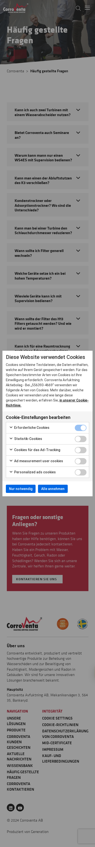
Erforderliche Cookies (31, 428)
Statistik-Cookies (27, 439)
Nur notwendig (20, 489)
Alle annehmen (53, 489)
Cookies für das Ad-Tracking (36, 450)
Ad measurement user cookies (38, 461)
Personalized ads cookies (34, 472)
